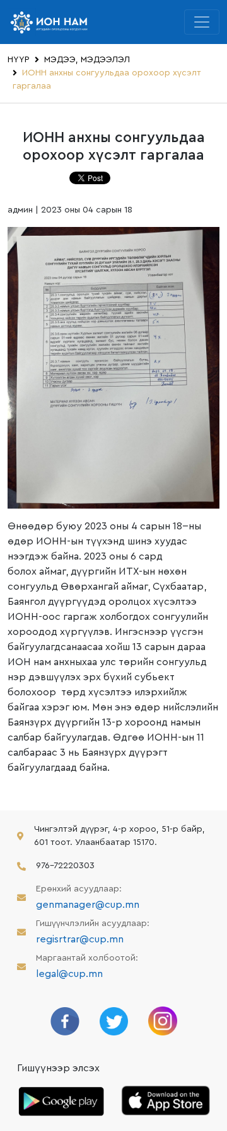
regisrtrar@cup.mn (80, 939)
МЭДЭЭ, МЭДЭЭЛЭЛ (87, 59)
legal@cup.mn (69, 974)
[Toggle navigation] (201, 22)
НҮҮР (19, 59)
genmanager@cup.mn (87, 905)
